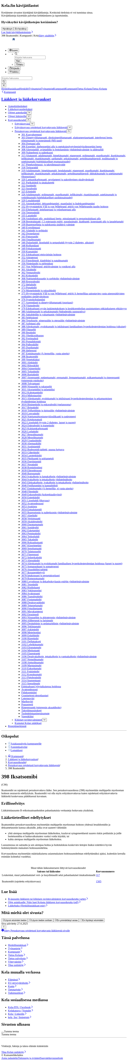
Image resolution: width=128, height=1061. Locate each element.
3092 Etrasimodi (30, 614)
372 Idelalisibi (28, 284)
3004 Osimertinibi (30, 368)
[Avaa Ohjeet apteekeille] (29, 112)
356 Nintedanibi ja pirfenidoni (37, 263)
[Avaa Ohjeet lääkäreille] (28, 116)
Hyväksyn (7, 28)
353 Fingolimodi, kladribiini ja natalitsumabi (44, 260)
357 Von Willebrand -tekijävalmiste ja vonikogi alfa (48, 266)
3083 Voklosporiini (31, 590)
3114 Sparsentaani (30, 680)
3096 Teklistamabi (31, 626)
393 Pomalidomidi (31, 341)
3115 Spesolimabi (30, 683)
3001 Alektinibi (29, 362)
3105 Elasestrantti (30, 653)
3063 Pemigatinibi (30, 533)
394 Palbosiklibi (29, 344)
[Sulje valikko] (28, 120)
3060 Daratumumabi (32, 524)
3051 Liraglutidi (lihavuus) (35, 500)
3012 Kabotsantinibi (32, 392)
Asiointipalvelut (19, 747)
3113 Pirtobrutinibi (31, 677)
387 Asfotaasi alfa (30, 323)
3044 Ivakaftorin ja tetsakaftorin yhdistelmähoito (46, 479)
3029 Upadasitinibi (31, 440)
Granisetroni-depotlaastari (34, 695)
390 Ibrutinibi (28, 332)
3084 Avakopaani (30, 593)
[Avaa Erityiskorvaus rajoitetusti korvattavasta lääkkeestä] (69, 127)
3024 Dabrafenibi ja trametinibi (37, 425)
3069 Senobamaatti (31, 548)
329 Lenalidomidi (30, 200)
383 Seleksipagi (29, 317)
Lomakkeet (16, 750)
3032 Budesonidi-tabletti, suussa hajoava (42, 449)
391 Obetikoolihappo (32, 335)
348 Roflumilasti (30, 245)
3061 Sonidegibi (30, 527)
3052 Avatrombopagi (32, 503)
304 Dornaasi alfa (30, 143)
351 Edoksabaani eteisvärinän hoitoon (41, 254)
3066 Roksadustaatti (32, 542)
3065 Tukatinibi (29, 539)
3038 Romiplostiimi (31, 467)
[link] (15, 88)
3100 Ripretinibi (29, 638)
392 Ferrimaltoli (29, 338)
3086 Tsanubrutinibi (31, 596)
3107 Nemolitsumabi (32, 659)
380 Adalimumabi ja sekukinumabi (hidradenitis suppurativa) (53, 311)
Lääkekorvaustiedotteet (20, 109)
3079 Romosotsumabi (32, 578)
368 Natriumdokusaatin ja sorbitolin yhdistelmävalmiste (50, 278)
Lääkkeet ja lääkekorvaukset (26, 99)
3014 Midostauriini (31, 395)
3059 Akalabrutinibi (31, 521)
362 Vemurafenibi (30, 272)
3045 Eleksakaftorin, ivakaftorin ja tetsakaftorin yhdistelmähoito (54, 482)
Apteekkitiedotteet (17, 106)
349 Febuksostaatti (31, 248)
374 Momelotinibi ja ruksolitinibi (38, 290)
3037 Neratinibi (29, 464)
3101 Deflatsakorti (31, 641)
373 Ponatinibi (29, 287)
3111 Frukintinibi (30, 671)
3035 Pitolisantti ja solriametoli (37, 458)
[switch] (2, 1032)
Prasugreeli (27, 704)
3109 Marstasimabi (31, 665)
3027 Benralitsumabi (32, 434)
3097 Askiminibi (30, 629)
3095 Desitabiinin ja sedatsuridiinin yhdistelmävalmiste (50, 623)
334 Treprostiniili (30, 212)
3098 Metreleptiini (31, 632)
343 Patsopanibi (29, 236)
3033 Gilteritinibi (30, 452)
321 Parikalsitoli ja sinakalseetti (37, 182)
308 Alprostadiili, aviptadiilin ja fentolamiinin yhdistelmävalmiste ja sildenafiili (62, 149)
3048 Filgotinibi (29, 491)
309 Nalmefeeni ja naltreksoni (37, 152)
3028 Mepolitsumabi (32, 437)
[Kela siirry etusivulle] (8, 44)
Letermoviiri (27, 698)
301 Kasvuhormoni (31, 134)
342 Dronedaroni (30, 233)
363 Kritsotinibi (29, 275)
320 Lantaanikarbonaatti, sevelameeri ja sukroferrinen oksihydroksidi (57, 179)
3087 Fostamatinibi (31, 599)
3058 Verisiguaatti (30, 518)
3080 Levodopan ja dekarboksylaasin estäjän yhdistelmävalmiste (55, 581)
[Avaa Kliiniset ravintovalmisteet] (44, 720)
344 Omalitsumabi (31, 239)
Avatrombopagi (29, 689)
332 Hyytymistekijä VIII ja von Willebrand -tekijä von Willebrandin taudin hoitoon (64, 206)
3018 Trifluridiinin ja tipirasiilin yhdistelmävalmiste (48, 410)
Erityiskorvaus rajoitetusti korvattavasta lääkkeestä (41, 127)
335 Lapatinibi (29, 215)
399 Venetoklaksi (30, 359)
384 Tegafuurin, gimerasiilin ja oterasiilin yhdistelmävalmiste (53, 320)
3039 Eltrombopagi (31, 470)
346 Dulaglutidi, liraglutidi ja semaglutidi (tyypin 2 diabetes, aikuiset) (57, 242)
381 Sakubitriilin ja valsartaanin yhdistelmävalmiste (48, 314)
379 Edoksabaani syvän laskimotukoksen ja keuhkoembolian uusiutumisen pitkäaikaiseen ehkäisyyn (74, 308)
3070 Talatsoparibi (31, 551)
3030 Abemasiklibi (31, 443)
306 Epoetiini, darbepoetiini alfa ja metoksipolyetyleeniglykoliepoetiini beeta (61, 146)
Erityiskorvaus (22, 123)
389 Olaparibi (28, 329)
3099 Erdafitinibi (30, 635)
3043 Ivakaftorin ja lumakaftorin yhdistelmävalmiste (48, 476)
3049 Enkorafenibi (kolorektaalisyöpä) (41, 494)
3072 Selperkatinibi (31, 557)
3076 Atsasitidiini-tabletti (34, 569)
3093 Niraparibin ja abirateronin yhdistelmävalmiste (48, 617)
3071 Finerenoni (30, 554)
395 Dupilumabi (29, 347)
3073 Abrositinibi (30, 560)
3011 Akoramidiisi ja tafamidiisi (38, 389)
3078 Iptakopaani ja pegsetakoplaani (40, 575)
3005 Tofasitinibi (30, 371)
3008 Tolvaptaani (30, 383)
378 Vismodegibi (30, 305)
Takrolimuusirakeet (31, 710)
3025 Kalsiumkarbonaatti (34, 428)
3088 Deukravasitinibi (33, 602)
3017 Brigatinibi (29, 407)
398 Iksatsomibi (29, 356)
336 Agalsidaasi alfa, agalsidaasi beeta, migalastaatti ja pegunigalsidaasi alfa (61, 218)
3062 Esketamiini (30, 530)
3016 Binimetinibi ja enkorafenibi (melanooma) (46, 404)
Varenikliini (27, 716)
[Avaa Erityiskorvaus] (32, 124)
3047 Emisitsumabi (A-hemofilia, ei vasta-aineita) (47, 488)
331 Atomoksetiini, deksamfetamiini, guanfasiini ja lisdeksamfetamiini (58, 203)
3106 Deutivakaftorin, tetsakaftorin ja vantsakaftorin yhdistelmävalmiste (59, 656)
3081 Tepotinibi (29, 584)
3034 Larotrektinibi (31, 455)
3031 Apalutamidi (30, 446)
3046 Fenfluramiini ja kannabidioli (39, 485)
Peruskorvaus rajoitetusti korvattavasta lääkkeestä (40, 131)
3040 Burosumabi (30, 473)
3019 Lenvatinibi (30, 413)
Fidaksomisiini (29, 692)
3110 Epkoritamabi (31, 668)
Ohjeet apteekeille (17, 112)
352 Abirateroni (29, 257)
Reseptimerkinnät (17, 726)
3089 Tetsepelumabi (31, 605)
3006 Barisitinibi (30, 374)
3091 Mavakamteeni (32, 611)
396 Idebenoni (28, 350)
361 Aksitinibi (28, 269)
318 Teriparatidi (29, 167)
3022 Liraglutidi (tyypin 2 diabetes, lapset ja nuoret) (48, 422)
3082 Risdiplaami (30, 587)
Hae (18, 61)
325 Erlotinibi (28, 191)
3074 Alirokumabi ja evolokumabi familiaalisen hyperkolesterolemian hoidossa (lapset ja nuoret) (71, 563)
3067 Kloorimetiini (31, 545)
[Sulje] (3, 85)
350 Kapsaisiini (29, 251)
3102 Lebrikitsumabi (32, 644)
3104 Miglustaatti (30, 650)
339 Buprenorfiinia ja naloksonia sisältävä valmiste (48, 224)
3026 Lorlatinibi (29, 431)
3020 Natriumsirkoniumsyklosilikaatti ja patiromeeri (48, 416)
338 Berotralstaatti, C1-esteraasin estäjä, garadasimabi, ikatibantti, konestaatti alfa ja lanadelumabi (72, 221)
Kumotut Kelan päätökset (28, 723)
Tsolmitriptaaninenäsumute (35, 713)
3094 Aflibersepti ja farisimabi (37, 620)
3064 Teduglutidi (30, 536)
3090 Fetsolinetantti (31, 608)
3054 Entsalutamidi (31, 509)
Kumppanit (10, 92)
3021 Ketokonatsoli (31, 419)
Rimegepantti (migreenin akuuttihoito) (41, 707)
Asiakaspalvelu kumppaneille (26, 743)
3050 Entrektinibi (30, 497)
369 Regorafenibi (30, 281)
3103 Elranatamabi (31, 647)
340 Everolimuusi (30, 227)
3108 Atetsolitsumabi (32, 662)
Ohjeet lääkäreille (17, 116)
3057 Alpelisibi (29, 515)
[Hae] (3, 82)
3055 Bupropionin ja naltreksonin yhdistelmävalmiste (49, 512)
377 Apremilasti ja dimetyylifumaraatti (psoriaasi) (47, 302)
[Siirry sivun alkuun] (3, 927)
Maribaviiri (27, 701)
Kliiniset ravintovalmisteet (28, 719)
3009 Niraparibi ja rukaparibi (36, 386)
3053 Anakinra (29, 506)
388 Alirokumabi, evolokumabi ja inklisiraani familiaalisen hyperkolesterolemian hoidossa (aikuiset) (73, 326)
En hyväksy (20, 28)
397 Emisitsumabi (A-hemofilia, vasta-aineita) (45, 353)
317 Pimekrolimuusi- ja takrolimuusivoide (43, 164)
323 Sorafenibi (29, 188)
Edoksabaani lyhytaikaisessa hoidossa (41, 686)
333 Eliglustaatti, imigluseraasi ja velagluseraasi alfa (48, 209)
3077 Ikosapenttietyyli (33, 572)
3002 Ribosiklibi (30, 365)
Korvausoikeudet (17, 120)
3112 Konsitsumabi (31, 674)
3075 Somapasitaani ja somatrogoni (40, 566)
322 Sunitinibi (28, 185)
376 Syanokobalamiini (33, 299)
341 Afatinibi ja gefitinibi (34, 230)
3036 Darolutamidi (31, 461)
